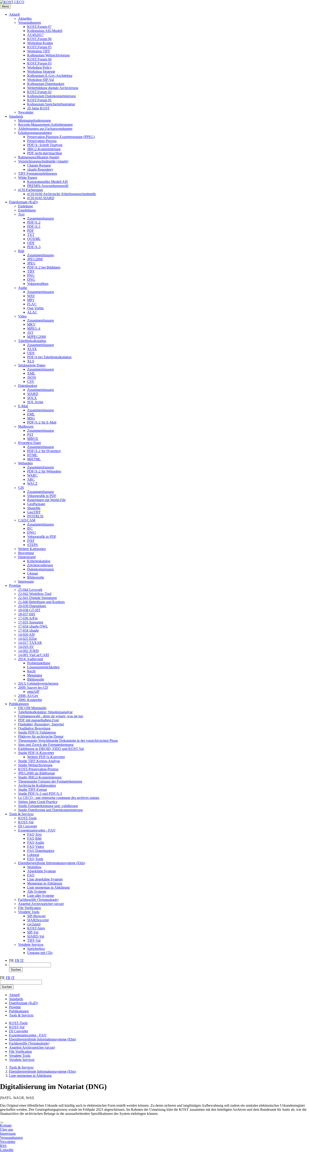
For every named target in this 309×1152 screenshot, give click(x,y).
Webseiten (25, 463)
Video (22, 316)
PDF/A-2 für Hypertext (44, 451)
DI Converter (27, 826)
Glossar (32, 573)
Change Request (39, 165)
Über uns (6, 1129)
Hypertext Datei (29, 443)
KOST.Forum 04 (39, 59)
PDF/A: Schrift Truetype (44, 145)
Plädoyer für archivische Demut (40, 736)
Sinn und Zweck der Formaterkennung (46, 745)
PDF (30, 231)
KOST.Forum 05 (39, 47)
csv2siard (33, 924)
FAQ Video (35, 847)
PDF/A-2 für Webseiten (44, 471)
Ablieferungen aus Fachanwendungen (45, 129)
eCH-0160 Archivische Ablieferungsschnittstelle (61, 194)
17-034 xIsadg (28, 630)
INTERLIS (35, 516)
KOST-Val (25, 822)
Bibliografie (35, 577)
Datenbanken (27, 386)
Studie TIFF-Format (32, 789)
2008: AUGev (28, 696)
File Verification (29, 908)
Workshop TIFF (38, 51)
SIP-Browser (36, 916)
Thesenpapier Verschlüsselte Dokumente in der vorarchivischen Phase (68, 740)
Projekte (15, 585)
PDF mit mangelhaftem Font (38, 720)
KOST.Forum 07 (39, 27)
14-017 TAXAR (30, 643)
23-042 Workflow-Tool (34, 594)
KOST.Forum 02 (39, 92)
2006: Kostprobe (30, 700)
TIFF (31, 271)
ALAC (32, 312)
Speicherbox (36, 949)
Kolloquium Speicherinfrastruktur (51, 104)
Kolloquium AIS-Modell (44, 31)
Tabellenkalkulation (32, 341)
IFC (30, 528)
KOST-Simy (36, 928)
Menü (5, 6)
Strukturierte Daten (31, 365)
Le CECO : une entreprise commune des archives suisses (58, 798)
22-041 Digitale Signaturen (37, 598)
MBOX (32, 439)
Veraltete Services (30, 944)
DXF (31, 541)
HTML (32, 455)
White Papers (27, 177)
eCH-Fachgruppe (30, 190)
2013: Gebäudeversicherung (38, 683)
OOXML (34, 239)
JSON (31, 377)
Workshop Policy (39, 67)
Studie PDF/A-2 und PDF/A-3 (40, 793)
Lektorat (33, 855)
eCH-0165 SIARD (40, 198)
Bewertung (26, 553)
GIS (21, 488)
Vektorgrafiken (37, 284)
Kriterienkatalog (38, 561)
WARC (32, 475)
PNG (31, 275)
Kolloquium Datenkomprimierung (51, 96)
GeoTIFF (34, 512)
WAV (31, 296)
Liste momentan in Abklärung (48, 887)
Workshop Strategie (41, 71)
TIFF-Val (33, 940)
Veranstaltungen (29, 22)
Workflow (34, 867)
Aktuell (14, 14)
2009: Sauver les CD (33, 687)
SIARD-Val (35, 936)
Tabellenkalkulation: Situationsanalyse (45, 712)
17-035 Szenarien (30, 622)
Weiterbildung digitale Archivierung (52, 88)
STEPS (32, 545)
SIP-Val (32, 932)
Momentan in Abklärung (44, 883)
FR (17, 960)
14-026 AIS (26, 634)
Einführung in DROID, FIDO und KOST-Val (51, 749)
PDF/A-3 (33, 247)
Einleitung (25, 206)
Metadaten (34, 675)
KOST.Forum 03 (39, 63)
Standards (16, 116)
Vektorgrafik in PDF (41, 496)
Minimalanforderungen (34, 120)
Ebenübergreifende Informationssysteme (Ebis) (51, 863)
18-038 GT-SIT (29, 610)
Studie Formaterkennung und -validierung (48, 806)
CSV (30, 381)
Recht (31, 671)
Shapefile (33, 508)
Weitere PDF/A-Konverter (46, 757)
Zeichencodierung (40, 565)
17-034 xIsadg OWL (33, 626)
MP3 (30, 300)
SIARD (32, 394)
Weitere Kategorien (32, 549)
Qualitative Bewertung (34, 728)
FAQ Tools (35, 859)
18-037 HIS (26, 614)
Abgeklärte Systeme (41, 871)
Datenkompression (40, 569)
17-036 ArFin (28, 618)
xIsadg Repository (40, 169)
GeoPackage (36, 504)
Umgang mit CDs (39, 953)
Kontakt (6, 1125)
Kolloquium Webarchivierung (48, 55)
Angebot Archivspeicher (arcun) (41, 904)
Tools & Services (21, 814)
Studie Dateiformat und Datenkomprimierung (50, 810)
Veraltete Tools (28, 912)
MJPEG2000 (36, 337)
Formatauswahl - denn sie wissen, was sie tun (50, 716)
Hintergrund (27, 557)
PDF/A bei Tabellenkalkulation (49, 357)
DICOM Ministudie (32, 708)
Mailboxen (25, 426)
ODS (31, 353)
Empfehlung (27, 210)
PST (30, 435)
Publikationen (19, 704)
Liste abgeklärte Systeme (45, 879)
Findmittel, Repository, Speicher (41, 724)
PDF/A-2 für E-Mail (41, 422)
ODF (31, 243)
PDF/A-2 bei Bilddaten (43, 267)
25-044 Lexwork (30, 590)
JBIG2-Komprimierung (44, 149)
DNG (31, 279)
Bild (21, 251)
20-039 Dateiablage (32, 606)
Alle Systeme (36, 891)
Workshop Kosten (40, 43)
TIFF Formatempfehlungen (37, 173)
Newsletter (25, 112)
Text (21, 214)
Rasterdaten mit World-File (46, 500)
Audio (22, 288)
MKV (31, 324)
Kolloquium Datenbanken (45, 84)
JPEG (31, 263)
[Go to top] (2, 1122)
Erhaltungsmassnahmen (35, 133)
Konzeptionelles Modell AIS (47, 182)
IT (22, 960)
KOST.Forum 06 (39, 39)
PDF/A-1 (33, 226)
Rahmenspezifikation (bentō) (38, 157)
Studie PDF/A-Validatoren (37, 732)
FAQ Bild (34, 838)
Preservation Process (42, 141)
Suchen (16, 969)
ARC (31, 479)
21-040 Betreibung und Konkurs (41, 602)
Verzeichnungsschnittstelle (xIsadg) (43, 161)
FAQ (30, 875)
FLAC (32, 304)
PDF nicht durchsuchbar (44, 153)
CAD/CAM (26, 520)
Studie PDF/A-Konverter (36, 753)
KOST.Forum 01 (39, 100)
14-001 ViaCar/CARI (33, 655)
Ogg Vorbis (35, 308)
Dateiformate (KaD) (23, 202)
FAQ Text (34, 834)
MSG (31, 418)
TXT (30, 235)
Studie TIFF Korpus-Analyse (39, 761)
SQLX (32, 398)
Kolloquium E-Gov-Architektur (49, 76)
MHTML (34, 459)
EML (31, 414)
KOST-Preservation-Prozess (38, 769)
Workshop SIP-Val (40, 80)
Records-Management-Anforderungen (45, 124)
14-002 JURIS (28, 651)
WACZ (32, 483)
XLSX (32, 349)
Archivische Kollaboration (37, 785)
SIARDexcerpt (38, 920)
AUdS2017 (35, 35)
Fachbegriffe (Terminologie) (38, 900)
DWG (31, 532)
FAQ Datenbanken (40, 851)
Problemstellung (38, 663)
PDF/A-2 (33, 222)
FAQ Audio (35, 842)
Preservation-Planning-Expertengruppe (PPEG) (61, 137)
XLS (30, 361)
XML (31, 373)
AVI (30, 333)
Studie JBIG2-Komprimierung (40, 777)
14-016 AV (26, 647)
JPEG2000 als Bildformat (36, 773)
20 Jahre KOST (38, 108)
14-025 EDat (27, 638)
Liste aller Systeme (40, 895)
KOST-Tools (27, 818)
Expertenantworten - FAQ (36, 830)
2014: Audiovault (30, 659)
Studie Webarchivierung (35, 765)
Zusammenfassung (40, 218)
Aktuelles (25, 18)
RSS (3, 1146)
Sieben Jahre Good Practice (37, 802)
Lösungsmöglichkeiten (43, 667)
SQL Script (35, 402)
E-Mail (23, 406)
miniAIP (33, 692)
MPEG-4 (33, 328)
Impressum (26, 581)
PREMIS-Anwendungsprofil (47, 186)
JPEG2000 (35, 259)
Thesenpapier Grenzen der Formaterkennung (50, 781)
